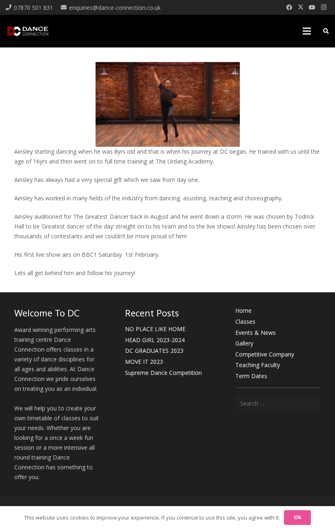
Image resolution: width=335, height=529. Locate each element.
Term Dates (251, 376)
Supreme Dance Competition (163, 373)
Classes (245, 321)
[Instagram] (323, 7)
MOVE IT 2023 (144, 361)
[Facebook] (289, 7)
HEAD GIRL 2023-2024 (155, 340)
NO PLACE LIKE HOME (155, 329)
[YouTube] (312, 7)
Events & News (255, 332)
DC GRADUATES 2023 (154, 350)
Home (243, 310)
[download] (28, 31)
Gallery (244, 343)
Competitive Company (264, 354)
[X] (300, 7)
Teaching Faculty (257, 365)
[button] (306, 31)
